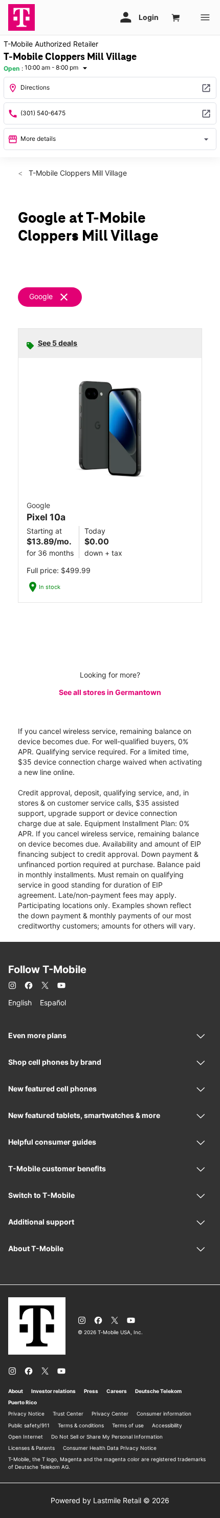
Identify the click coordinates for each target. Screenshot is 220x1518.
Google (41, 296)
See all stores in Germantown (110, 692)
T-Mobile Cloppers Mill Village (77, 172)
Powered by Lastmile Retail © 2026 (110, 1500)
